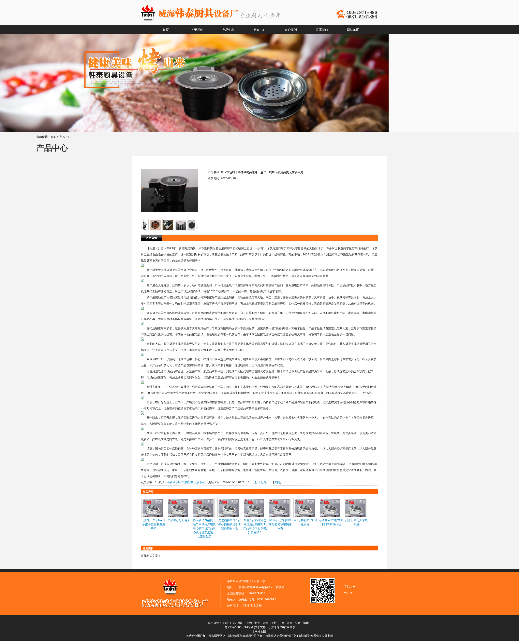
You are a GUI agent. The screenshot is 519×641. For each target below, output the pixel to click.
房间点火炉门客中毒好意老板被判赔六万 (280, 524)
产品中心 (65, 136)
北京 (257, 623)
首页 (53, 136)
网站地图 (260, 631)
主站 (225, 623)
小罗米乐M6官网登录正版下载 (186, 482)
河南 (290, 623)
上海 (249, 623)
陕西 (298, 623)
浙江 (241, 623)
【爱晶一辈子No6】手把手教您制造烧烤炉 (153, 524)
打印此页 (260, 482)
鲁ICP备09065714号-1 (239, 627)
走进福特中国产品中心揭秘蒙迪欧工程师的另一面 (229, 524)
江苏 (233, 623)
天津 (265, 623)
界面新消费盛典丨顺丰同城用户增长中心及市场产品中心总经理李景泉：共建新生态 (204, 528)
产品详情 (151, 238)
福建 (306, 623)
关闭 (277, 482)
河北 (273, 623)
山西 (281, 623)
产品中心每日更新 (179, 520)
